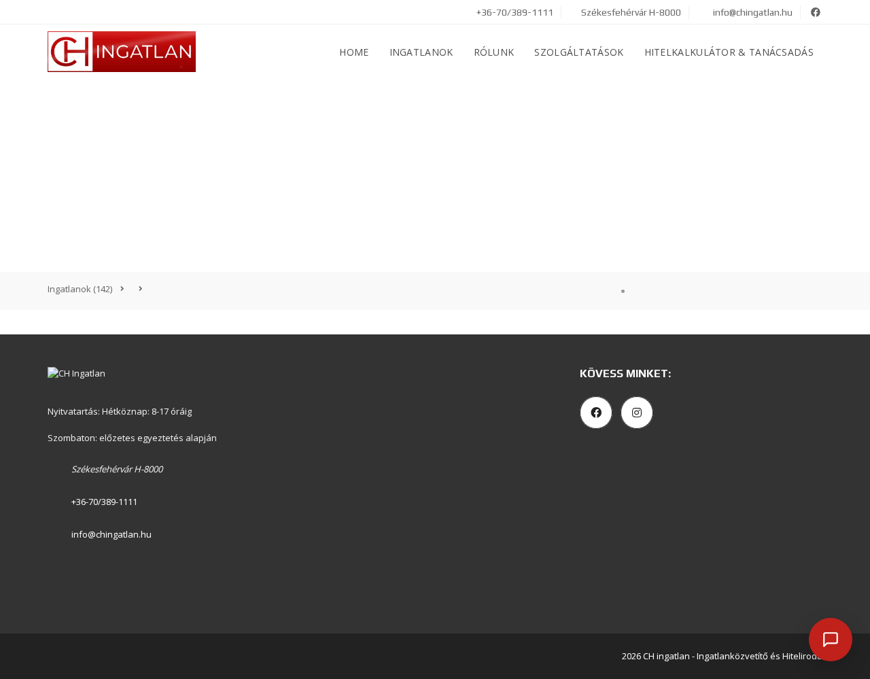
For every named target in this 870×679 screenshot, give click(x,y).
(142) (80, 289)
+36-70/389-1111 (513, 12)
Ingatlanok (421, 52)
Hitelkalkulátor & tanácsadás (729, 52)
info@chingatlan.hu (753, 12)
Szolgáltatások (578, 52)
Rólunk (494, 52)
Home (353, 52)
